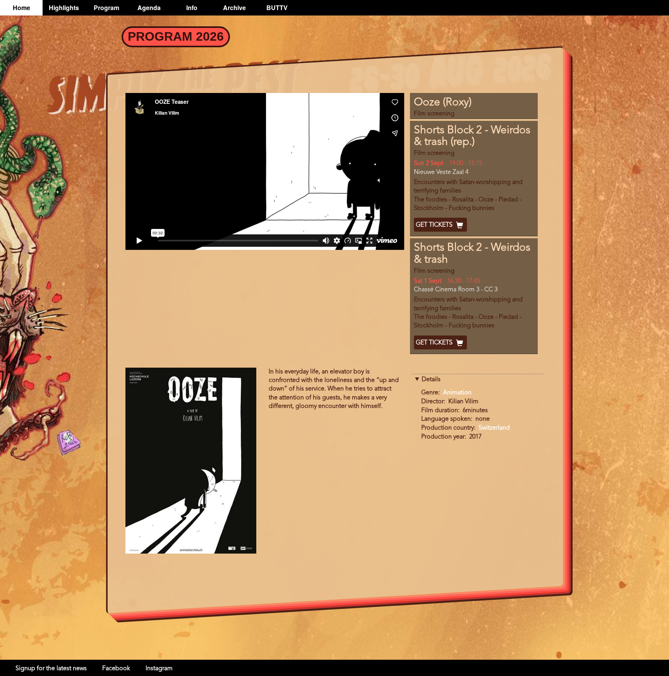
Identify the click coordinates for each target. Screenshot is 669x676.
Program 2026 (176, 36)
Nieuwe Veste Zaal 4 (441, 172)
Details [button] (431, 380)
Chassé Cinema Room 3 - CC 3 (455, 290)
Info (191, 7)
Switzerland (494, 428)
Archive (234, 7)
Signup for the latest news (51, 669)
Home (21, 7)
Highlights (64, 7)
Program (106, 7)
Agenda (149, 7)
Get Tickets (435, 225)
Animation (457, 393)
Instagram (159, 669)
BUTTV (277, 7)
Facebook (116, 669)
